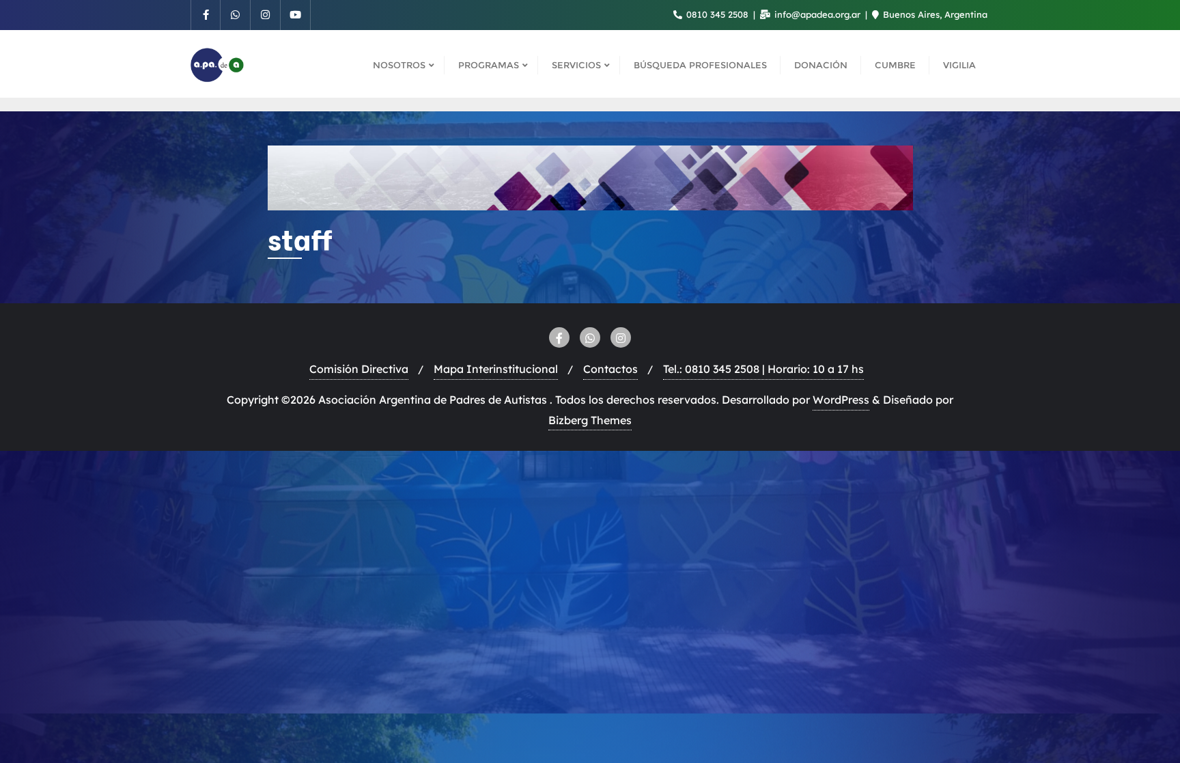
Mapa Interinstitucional (496, 369)
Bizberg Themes (590, 420)
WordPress (841, 399)
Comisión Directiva (358, 369)
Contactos (610, 369)
